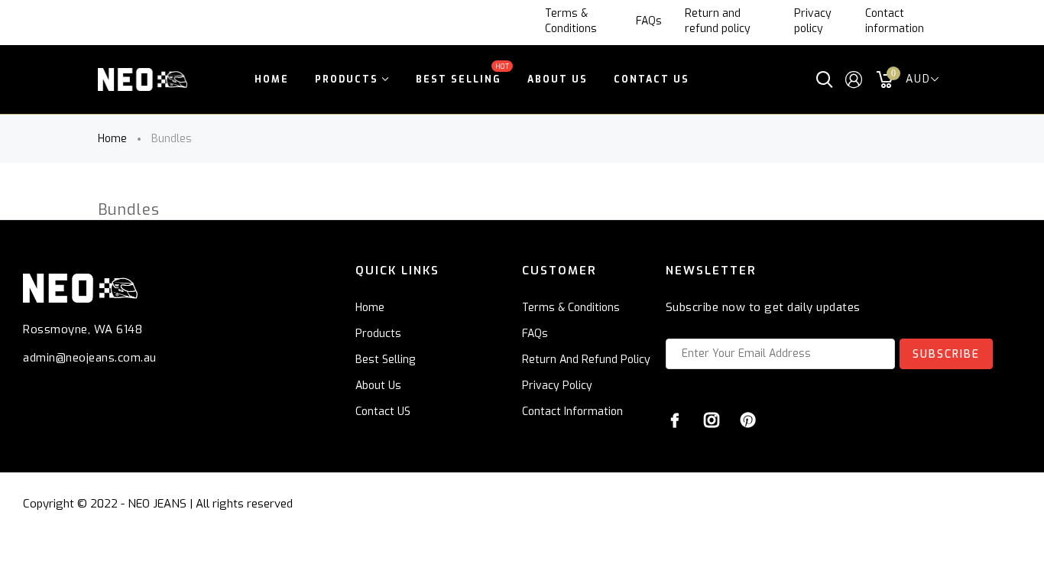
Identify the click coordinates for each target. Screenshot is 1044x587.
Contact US (382, 411)
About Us (378, 385)
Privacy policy (813, 21)
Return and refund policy (718, 21)
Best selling (385, 359)
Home (112, 138)
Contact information (894, 21)
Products (378, 333)
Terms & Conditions (571, 21)
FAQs (649, 21)
